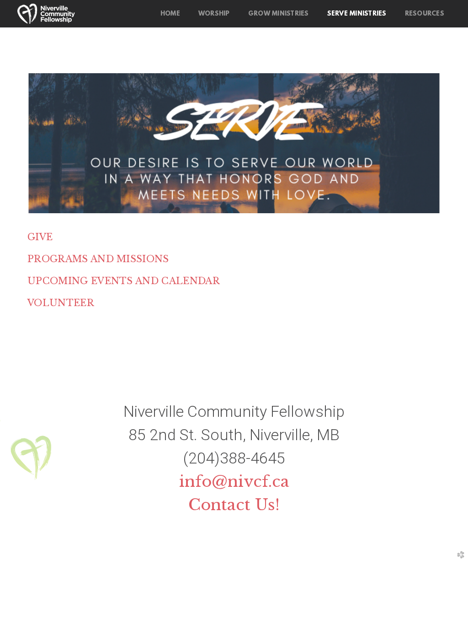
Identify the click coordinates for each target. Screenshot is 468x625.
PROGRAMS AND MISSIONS (98, 258)
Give (40, 237)
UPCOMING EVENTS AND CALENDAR (123, 280)
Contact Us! (234, 504)
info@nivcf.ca (234, 481)
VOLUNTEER (60, 302)
